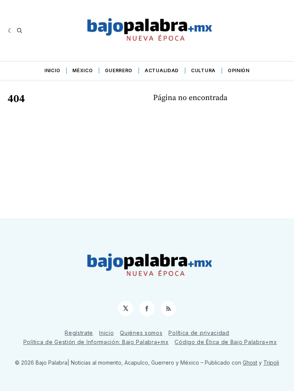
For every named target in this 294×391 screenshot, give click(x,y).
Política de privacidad (198, 333)
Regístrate (79, 333)
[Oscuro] (10, 30)
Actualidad (162, 70)
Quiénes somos (141, 333)
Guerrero (118, 70)
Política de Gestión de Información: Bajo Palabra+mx (96, 342)
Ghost (250, 362)
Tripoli (271, 362)
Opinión (239, 70)
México (82, 70)
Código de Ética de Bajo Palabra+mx (226, 342)
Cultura (203, 70)
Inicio (52, 70)
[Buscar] (19, 30)
